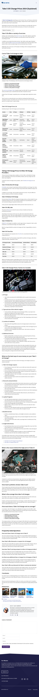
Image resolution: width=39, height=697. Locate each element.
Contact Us (5, 671)
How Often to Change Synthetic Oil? (11, 442)
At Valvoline (4, 187)
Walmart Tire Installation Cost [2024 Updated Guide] (11, 600)
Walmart (10, 199)
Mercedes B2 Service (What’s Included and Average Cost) (12, 601)
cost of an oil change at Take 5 (9, 90)
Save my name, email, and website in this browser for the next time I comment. (18, 643)
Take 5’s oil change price (8, 20)
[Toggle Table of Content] (12, 30)
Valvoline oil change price (28, 180)
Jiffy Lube (9, 209)
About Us (29, 689)
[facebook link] (27, 679)
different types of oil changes (15, 42)
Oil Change (5, 599)
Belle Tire (5, 223)
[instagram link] (22, 679)
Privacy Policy (35, 689)
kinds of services (19, 35)
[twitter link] (24, 679)
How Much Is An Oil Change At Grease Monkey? (14, 440)
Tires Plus (20, 233)
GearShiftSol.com (5, 689)
